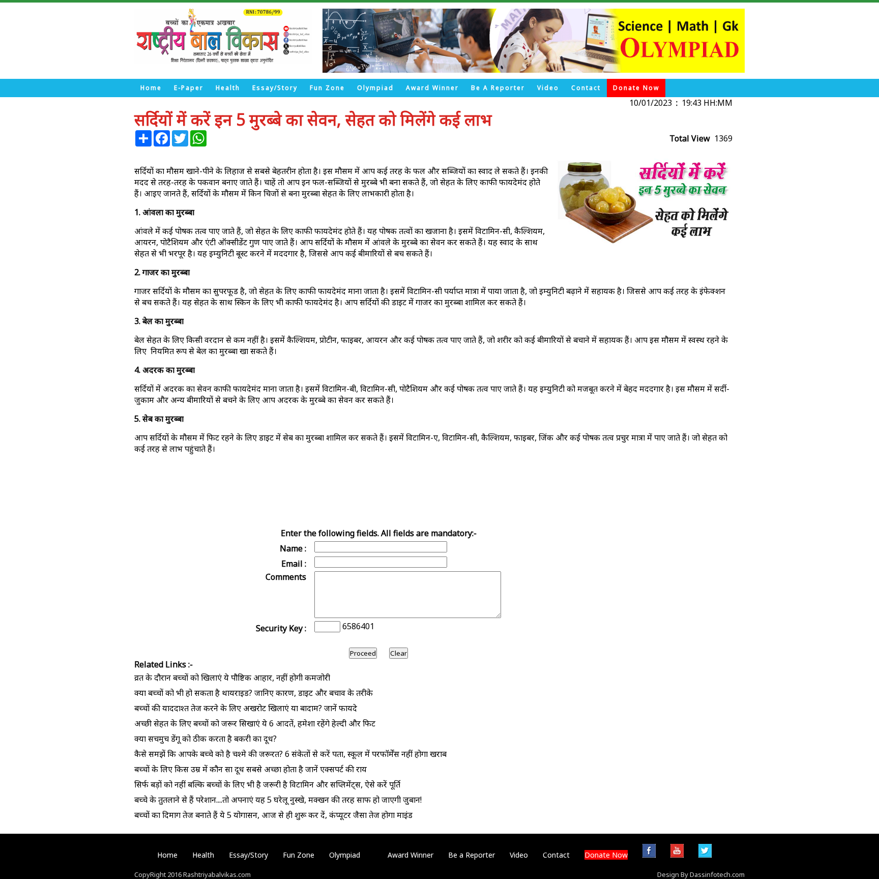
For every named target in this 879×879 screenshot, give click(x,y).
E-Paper (188, 87)
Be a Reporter (498, 87)
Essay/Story (275, 87)
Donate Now (636, 87)
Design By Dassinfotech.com (701, 874)
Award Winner (432, 87)
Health (228, 87)
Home (151, 87)
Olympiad (375, 87)
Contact (586, 87)
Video (548, 87)
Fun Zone (327, 87)
